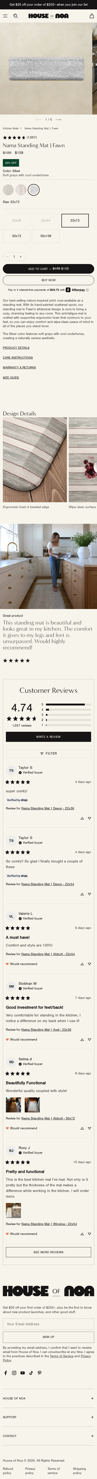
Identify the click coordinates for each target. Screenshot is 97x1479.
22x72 (75, 220)
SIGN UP (48, 1337)
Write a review (48, 737)
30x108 (45, 236)
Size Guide (11, 377)
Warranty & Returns (19, 367)
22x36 (16, 220)
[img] (31, 772)
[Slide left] (39, 120)
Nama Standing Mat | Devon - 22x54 (47, 884)
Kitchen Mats (11, 128)
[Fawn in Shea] (8, 189)
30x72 (16, 236)
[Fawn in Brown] (21, 189)
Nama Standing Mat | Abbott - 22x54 (48, 954)
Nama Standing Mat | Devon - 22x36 (47, 808)
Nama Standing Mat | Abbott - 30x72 (48, 1118)
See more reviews (48, 1252)
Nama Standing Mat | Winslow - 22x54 (49, 1224)
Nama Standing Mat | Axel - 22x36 (46, 1030)
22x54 (45, 220)
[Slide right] (58, 120)
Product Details (16, 347)
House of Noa (13, 1461)
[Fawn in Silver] (33, 189)
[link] (20, 137)
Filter (51, 753)
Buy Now (49, 280)
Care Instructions (18, 357)
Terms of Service (61, 1356)
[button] (5, 16)
